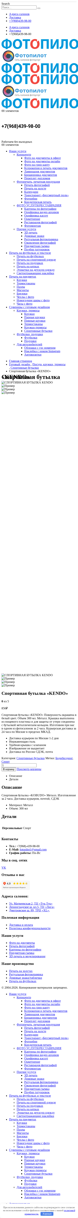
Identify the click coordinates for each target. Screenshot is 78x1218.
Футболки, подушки (30, 334)
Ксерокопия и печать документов (45, 168)
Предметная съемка (36, 246)
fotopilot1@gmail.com (33, 849)
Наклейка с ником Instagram (42, 351)
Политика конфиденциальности (30, 928)
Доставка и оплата (21, 924)
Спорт (6, 761)
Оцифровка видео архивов (41, 212)
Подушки (30, 341)
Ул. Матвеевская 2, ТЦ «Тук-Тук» (30, 903)
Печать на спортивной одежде (36, 259)
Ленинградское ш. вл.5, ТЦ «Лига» (32, 907)
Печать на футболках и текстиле (30, 252)
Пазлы (21, 286)
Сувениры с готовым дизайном (29, 307)
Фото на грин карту (37, 164)
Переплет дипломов (37, 178)
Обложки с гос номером (39, 347)
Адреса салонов (19, 14)
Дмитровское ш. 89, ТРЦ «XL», (29, 910)
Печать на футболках (30, 256)
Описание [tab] (15, 775)
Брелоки (22, 293)
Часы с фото (24, 303)
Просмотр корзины (29, 769)
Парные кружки (34, 317)
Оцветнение (32, 219)
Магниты (23, 290)
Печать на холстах (21, 971)
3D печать (30, 232)
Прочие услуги (26, 229)
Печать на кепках (28, 266)
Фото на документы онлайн (42, 161)
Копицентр (24, 154)
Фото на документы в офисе (42, 158)
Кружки (22, 280)
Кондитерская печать (37, 202)
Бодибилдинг (64, 758)
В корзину (8, 769)
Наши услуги (17, 151)
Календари (31, 191)
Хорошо (47, 1213)
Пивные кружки (34, 320)
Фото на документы (22, 942)
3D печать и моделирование (27, 956)
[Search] (38, 8)
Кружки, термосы (28, 310)
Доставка (15, 17)
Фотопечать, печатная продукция (38, 181)
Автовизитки (32, 354)
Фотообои (30, 198)
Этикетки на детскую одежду (36, 269)
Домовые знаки (34, 235)
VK (4, 867)
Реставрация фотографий (40, 222)
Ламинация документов (39, 171)
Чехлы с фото (25, 297)
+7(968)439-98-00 (20, 20)
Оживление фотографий (40, 242)
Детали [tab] (13, 779)
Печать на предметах (22, 276)
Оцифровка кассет (36, 215)
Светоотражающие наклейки (35, 273)
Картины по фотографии (40, 208)
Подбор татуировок (37, 249)
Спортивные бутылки (38, 330)
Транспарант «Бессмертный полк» (46, 195)
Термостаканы (26, 283)
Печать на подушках (30, 263)
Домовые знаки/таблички (25, 977)
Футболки (30, 337)
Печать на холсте (35, 188)
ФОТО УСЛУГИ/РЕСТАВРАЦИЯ (39, 205)
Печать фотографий (37, 185)
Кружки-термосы (35, 327)
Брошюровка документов (40, 174)
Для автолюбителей (29, 344)
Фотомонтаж (32, 225)
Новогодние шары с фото (33, 300)
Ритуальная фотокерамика (41, 239)
